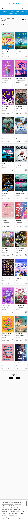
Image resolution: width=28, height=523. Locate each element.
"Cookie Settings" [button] (18, 513)
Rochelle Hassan (20, 108)
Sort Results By (4, 24)
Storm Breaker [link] (5, 106)
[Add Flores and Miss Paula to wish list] (13, 340)
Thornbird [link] (18, 163)
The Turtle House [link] (20, 333)
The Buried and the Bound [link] (7, 135)
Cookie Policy (18, 519)
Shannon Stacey (20, 137)
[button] (23, 20)
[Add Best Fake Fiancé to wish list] (13, 85)
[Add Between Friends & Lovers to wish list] (26, 284)
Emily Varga (6, 193)
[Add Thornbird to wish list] (26, 170)
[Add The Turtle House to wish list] (26, 340)
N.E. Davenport (7, 278)
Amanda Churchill (20, 335)
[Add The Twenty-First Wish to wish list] (26, 312)
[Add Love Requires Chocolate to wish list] (26, 85)
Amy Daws (6, 250)
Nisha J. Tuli (6, 108)
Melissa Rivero (6, 335)
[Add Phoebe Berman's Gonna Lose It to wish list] (13, 369)
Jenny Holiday (6, 51)
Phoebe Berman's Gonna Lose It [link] (7, 362)
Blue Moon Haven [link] (20, 50)
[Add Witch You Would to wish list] (13, 312)
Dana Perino (19, 222)
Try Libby (4, 11)
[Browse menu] (25, 8)
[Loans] (22, 8)
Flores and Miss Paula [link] (7, 333)
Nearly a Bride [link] (19, 362)
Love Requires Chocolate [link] (20, 78)
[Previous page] (9, 375)
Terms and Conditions (7, 504)
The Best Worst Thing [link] (20, 248)
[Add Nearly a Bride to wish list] (26, 369)
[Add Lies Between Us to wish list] (26, 198)
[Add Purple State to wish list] (26, 227)
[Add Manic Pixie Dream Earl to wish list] (13, 57)
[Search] (2, 8)
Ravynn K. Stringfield (21, 80)
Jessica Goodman (20, 193)
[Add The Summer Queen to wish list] (26, 113)
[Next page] (20, 375)
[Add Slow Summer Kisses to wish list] (26, 142)
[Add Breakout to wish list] (13, 170)
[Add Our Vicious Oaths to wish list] (13, 284)
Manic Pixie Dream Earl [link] (7, 50)
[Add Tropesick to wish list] (13, 227)
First (11, 378)
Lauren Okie (6, 222)
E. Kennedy (19, 165)
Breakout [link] (4, 163)
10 (16, 375)
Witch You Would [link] (6, 305)
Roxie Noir (6, 80)
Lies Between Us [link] (20, 192)
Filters (3, 29)
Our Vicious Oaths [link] (6, 277)
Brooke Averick (7, 364)
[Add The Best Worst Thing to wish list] (26, 255)
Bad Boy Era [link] (5, 248)
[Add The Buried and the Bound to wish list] (13, 142)
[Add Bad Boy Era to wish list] (13, 255)
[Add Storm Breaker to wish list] (13, 113)
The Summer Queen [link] (20, 106)
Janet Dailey (19, 51)
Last (18, 378)
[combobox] (11, 8)
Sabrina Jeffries (20, 364)
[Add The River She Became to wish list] (13, 198)
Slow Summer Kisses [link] (20, 135)
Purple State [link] (19, 220)
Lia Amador (6, 307)
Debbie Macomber (20, 307)
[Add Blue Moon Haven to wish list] (26, 57)
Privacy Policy (18, 504)
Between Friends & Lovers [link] (20, 277)
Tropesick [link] (4, 220)
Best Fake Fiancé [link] (6, 78)
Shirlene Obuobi (20, 278)
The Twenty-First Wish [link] (20, 305)
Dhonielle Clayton (7, 165)
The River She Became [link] (7, 192)
